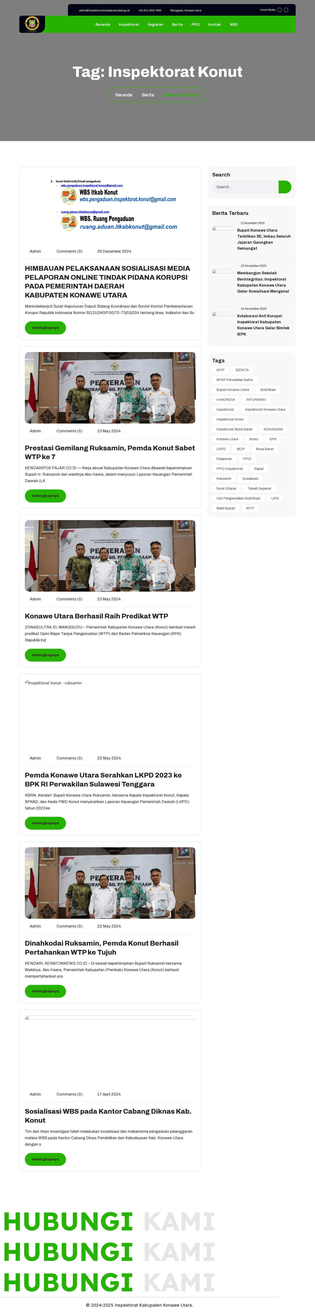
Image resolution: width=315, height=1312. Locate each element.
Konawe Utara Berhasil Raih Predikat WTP (96, 616)
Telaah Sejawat (259, 488)
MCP (241, 449)
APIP (220, 370)
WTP (250, 508)
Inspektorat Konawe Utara (265, 409)
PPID (196, 24)
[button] (280, 10)
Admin (35, 251)
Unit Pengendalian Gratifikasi (238, 498)
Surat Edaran (226, 488)
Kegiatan (155, 24)
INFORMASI (256, 399)
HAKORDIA (225, 399)
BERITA (242, 370)
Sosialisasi (250, 478)
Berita (177, 24)
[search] (285, 187)
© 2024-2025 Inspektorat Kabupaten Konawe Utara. (139, 1305)
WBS (234, 24)
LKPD (221, 449)
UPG (275, 498)
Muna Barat (265, 449)
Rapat (259, 469)
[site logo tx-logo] (32, 24)
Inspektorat (129, 24)
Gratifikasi (268, 390)
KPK (273, 439)
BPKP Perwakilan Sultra (234, 380)
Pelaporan (224, 459)
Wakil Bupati (225, 508)
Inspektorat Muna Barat (234, 429)
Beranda (103, 24)
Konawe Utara (227, 439)
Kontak (214, 24)
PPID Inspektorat (229, 469)
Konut (253, 439)
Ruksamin (223, 478)
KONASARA (273, 429)
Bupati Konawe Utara (232, 390)
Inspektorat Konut (230, 419)
